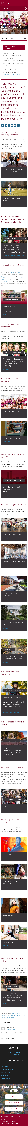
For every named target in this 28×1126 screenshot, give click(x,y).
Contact (18, 1052)
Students (11, 1017)
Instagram (18, 1060)
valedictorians (5, 281)
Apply (14, 1096)
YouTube (14, 1060)
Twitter (5, 1060)
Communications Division (11, 74)
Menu (5, 9)
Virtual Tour (5, 1078)
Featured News (5, 1015)
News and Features (16, 1015)
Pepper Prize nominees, (8, 277)
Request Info (14, 1108)
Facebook (9, 1060)
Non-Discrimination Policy (10, 1123)
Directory (4, 1066)
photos (12, 272)
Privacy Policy (16, 1121)
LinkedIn (22, 1060)
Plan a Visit (9, 1052)
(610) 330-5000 (14, 1054)
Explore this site (7, 38)
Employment (5, 1075)
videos (19, 272)
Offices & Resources (7, 1069)
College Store (5, 1072)
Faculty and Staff (17, 1013)
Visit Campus (14, 1102)
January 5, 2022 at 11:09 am (14, 1029)
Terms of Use (6, 1121)
